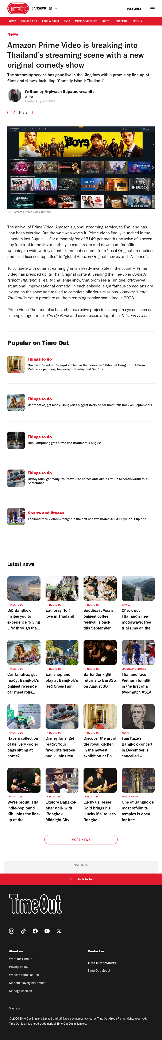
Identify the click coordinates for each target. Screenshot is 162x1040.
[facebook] (35, 931)
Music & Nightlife (86, 21)
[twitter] (58, 931)
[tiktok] (23, 931)
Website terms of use (24, 975)
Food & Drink (50, 21)
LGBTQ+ (106, 21)
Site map (14, 1009)
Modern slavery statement (27, 983)
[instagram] (11, 931)
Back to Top (85, 879)
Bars (67, 21)
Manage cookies (20, 991)
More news (81, 840)
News (12, 21)
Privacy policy (18, 967)
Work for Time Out (22, 959)
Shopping (122, 21)
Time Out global (99, 971)
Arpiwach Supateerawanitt (69, 92)
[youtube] (47, 931)
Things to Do (29, 21)
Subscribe (134, 9)
